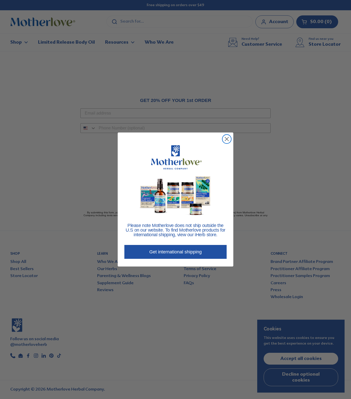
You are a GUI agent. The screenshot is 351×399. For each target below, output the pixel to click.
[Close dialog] (226, 139)
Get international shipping (175, 251)
